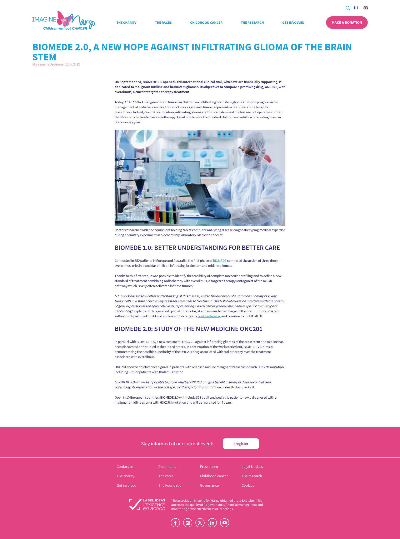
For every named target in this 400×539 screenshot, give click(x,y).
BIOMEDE (219, 260)
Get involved (293, 22)
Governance (209, 485)
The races (163, 22)
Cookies (248, 485)
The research (252, 22)
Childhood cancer (206, 22)
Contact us (125, 466)
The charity (126, 22)
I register (241, 443)
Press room (209, 466)
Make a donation (347, 22)
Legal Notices (252, 466)
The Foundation (171, 485)
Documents (167, 466)
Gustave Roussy (209, 316)
